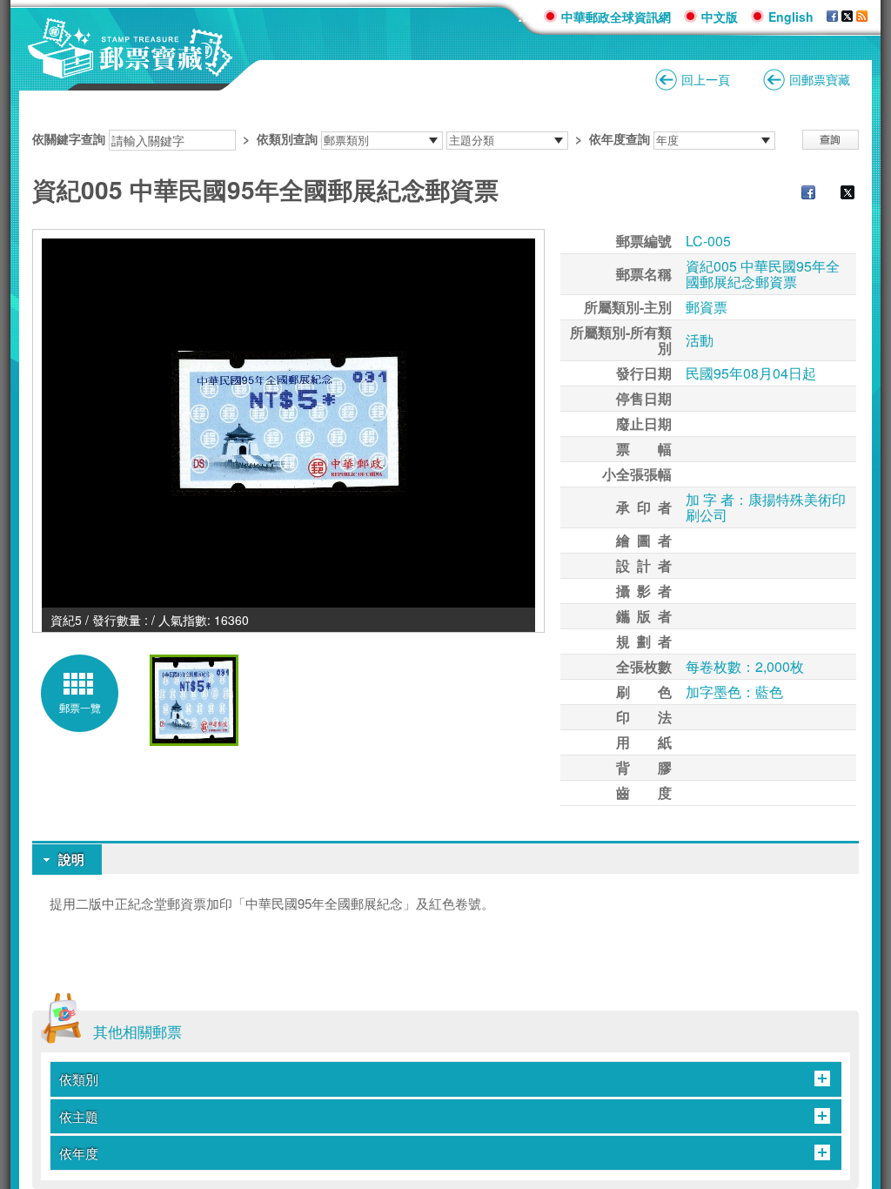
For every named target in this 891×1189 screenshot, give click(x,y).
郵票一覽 (80, 707)
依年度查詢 (619, 138)
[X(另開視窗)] (847, 16)
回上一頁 (705, 79)
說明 (71, 859)
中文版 (719, 16)
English (791, 16)
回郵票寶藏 (819, 79)
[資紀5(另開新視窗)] (288, 423)
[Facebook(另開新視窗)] (799, 194)
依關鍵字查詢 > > (341, 138)
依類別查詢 (287, 138)
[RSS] (862, 16)
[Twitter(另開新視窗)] (838, 194)
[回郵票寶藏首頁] (130, 69)
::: (524, 16)
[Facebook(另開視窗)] (832, 16)
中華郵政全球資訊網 (616, 16)
